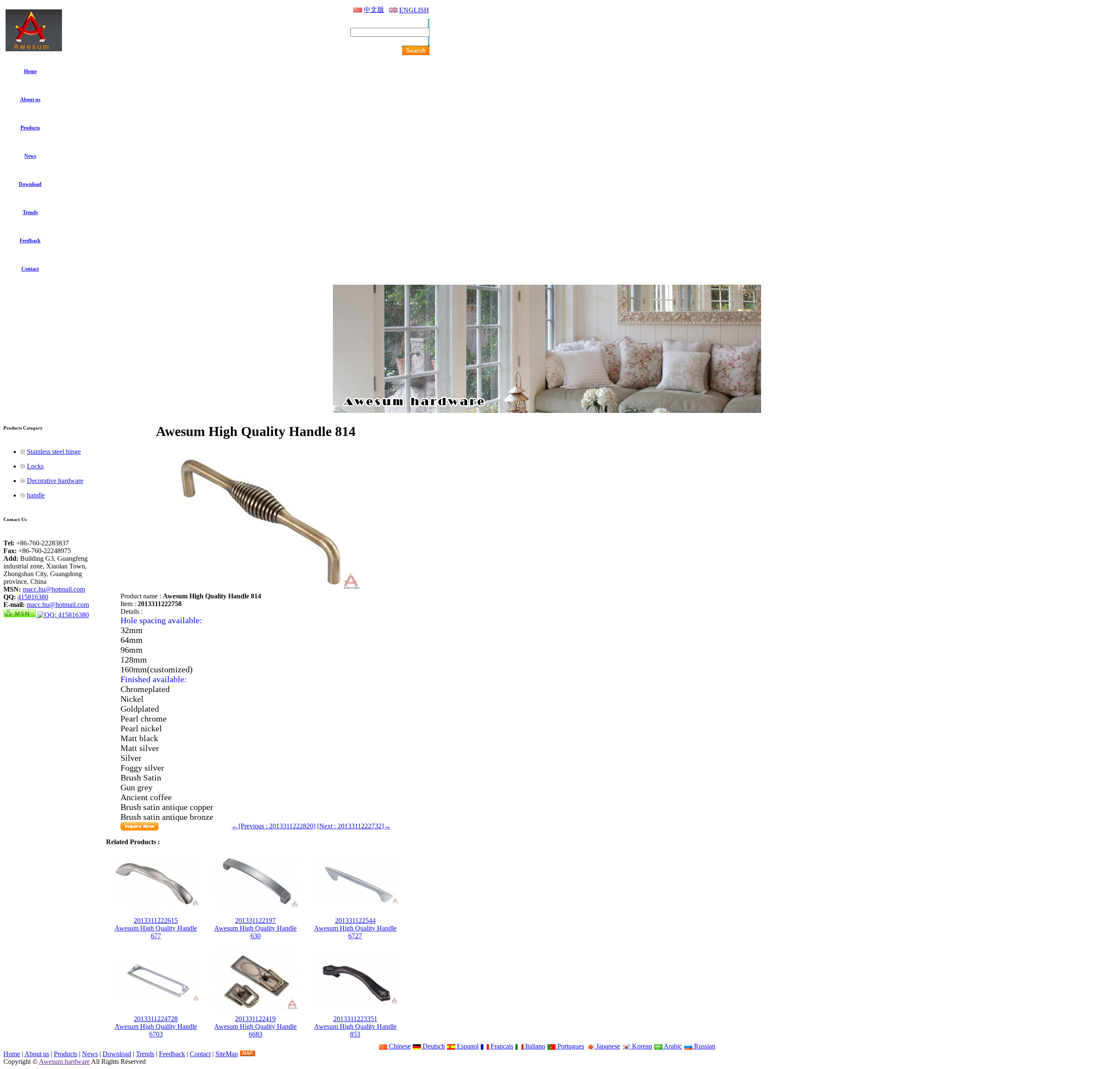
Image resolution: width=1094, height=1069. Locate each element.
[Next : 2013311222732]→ (354, 826)
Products (65, 1053)
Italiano (534, 1046)
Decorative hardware (55, 480)
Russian (703, 1046)
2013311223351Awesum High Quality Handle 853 (355, 1026)
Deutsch (433, 1046)
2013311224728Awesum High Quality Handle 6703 (156, 1026)
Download (117, 1053)
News (90, 1053)
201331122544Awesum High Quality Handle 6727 (355, 928)
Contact (200, 1053)
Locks (35, 466)
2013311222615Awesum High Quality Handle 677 (156, 928)
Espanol (467, 1046)
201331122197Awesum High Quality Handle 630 (255, 928)
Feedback (172, 1053)
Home (11, 1053)
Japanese (607, 1046)
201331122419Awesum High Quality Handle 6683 (255, 1026)
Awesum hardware (64, 1061)
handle (36, 495)
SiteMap (226, 1053)
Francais (501, 1046)
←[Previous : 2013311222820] (273, 826)
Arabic (672, 1046)
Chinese (399, 1046)
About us (36, 1053)
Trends (145, 1053)
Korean (641, 1046)
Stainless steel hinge (54, 451)
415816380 (33, 597)
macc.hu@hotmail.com (54, 589)
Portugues (570, 1046)
